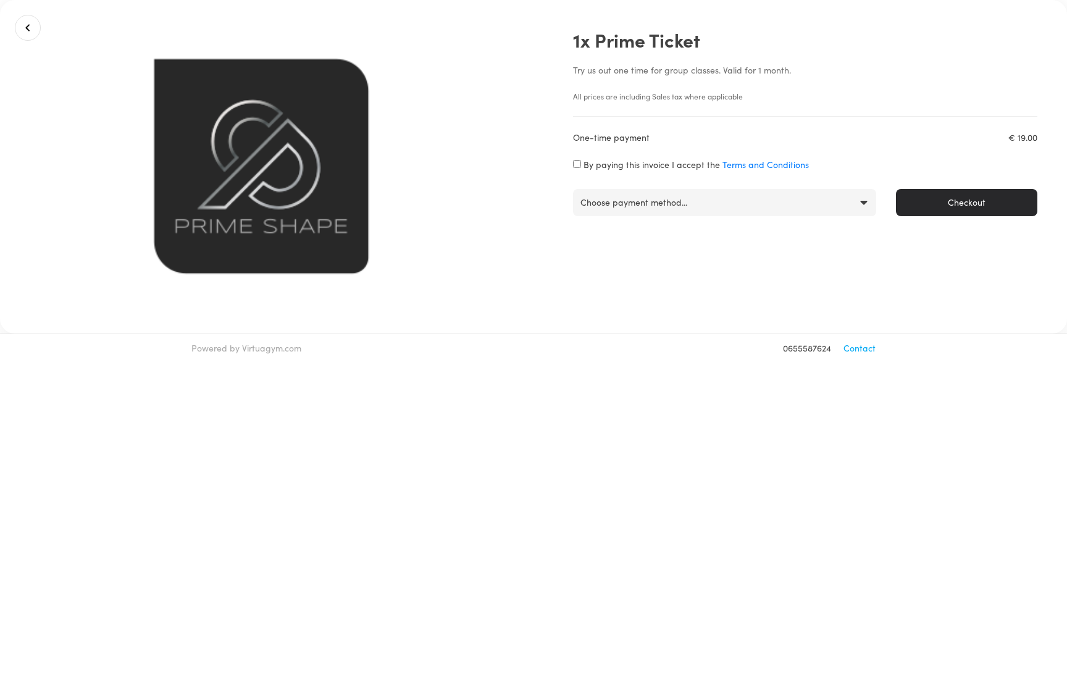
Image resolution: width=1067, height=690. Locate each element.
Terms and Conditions (765, 164)
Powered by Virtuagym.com (246, 348)
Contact (859, 348)
